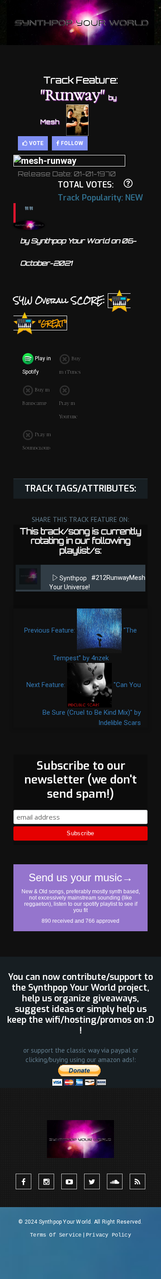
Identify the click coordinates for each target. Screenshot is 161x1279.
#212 (98, 578)
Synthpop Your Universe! (69, 583)
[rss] (137, 1181)
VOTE (35, 143)
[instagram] (46, 1181)
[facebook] (23, 1181)
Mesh (137, 578)
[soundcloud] (115, 1181)
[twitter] (92, 1181)
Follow (71, 143)
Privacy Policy (108, 1235)
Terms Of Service (55, 1235)
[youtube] (69, 1181)
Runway (117, 578)
